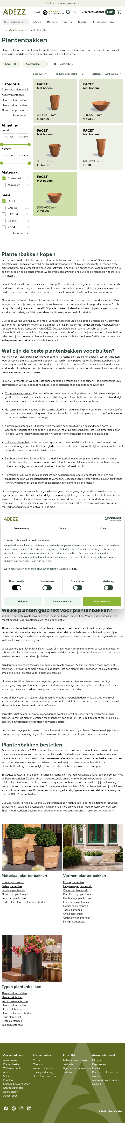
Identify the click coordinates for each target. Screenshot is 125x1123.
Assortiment (10, 1060)
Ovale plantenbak (73, 913)
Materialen (52, 22)
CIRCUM (12, 214)
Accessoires (10, 1095)
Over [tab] (103, 528)
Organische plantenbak (76, 917)
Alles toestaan (102, 601)
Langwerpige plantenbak (77, 886)
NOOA (11, 227)
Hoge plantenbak (11, 1017)
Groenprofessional (93, 11)
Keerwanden (10, 1091)
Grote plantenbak (12, 1020)
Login (110, 12)
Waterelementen (13, 1068)
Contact (37, 1060)
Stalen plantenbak (12, 886)
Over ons (38, 1064)
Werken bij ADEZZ (43, 1068)
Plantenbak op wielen (14, 105)
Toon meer (19, 115)
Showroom (67, 22)
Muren (7, 1072)
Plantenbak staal (14, 474)
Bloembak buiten (11, 1009)
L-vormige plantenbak (76, 902)
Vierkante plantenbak (75, 890)
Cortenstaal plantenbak (15, 89)
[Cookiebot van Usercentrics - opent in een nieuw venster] (107, 519)
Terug (4, 30)
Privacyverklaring (43, 1072)
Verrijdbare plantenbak (15, 1001)
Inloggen (97, 1060)
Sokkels (7, 1076)
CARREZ (12, 207)
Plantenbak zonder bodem (17, 1013)
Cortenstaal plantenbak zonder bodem (24, 902)
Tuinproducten (22, 30)
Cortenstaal (14, 178)
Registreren (99, 1064)
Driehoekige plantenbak (77, 898)
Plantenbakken (11, 1064)
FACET (11, 201)
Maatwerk (36, 22)
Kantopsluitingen (13, 1087)
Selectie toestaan (62, 601)
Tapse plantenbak (73, 909)
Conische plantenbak (75, 905)
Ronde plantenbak (73, 882)
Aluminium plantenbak (15, 110)
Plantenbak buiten (12, 997)
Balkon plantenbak (12, 1024)
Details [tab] (63, 528)
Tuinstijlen (82, 22)
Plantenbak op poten (14, 100)
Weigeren (23, 601)
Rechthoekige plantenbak (78, 894)
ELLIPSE (12, 220)
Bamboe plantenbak (16, 458)
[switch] (47, 587)
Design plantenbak (74, 921)
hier (73, 568)
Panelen (8, 1080)
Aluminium (13, 184)
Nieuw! (112, 22)
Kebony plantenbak (13, 94)
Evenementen (99, 22)
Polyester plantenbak (17, 442)
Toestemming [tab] (21, 528)
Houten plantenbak (16, 409)
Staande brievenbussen (16, 1083)
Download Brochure (45, 1076)
